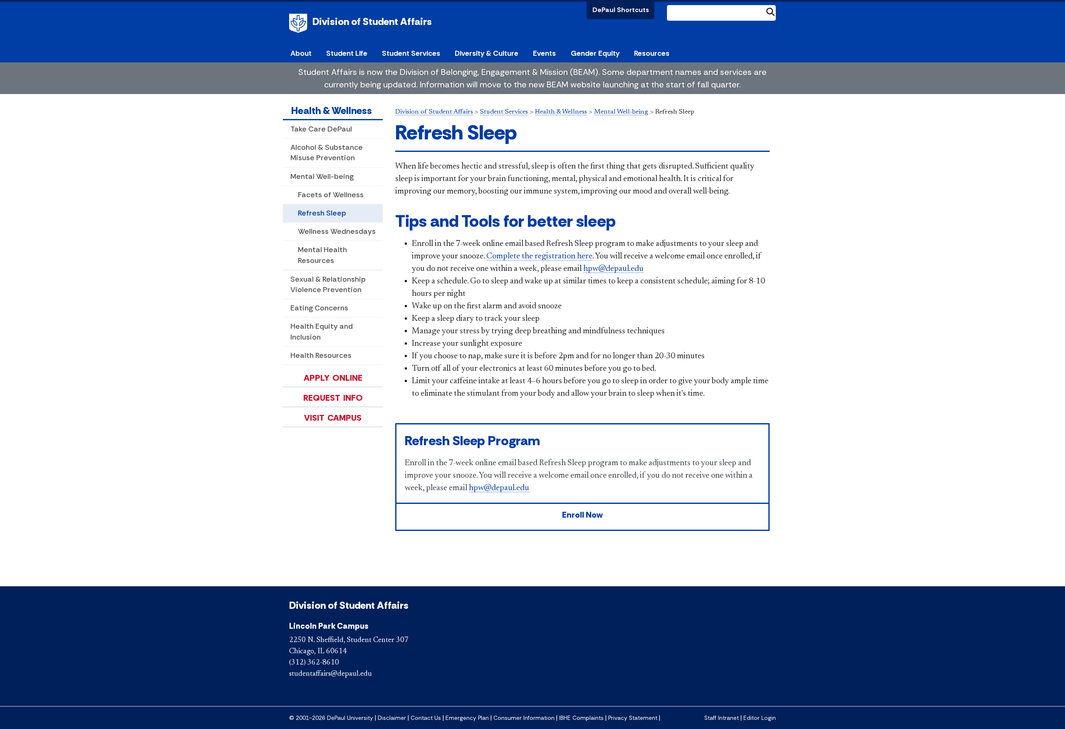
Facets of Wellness (331, 195)
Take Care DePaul (321, 129)
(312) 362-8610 (314, 663)
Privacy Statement (632, 718)
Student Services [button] (411, 53)
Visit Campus (333, 417)
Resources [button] (651, 53)
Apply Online (333, 377)
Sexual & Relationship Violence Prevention (328, 284)
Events (544, 53)
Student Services (504, 112)
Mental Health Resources (322, 255)
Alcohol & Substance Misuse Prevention (326, 152)
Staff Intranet (721, 718)
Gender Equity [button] (595, 53)
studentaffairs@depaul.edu (330, 674)
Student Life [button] (346, 53)
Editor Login (759, 718)
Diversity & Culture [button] (486, 53)
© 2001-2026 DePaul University (331, 718)
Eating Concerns (319, 308)
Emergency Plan (467, 718)
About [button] (301, 53)
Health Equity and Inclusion (321, 331)
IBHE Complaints (581, 718)
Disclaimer (392, 718)
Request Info (333, 397)
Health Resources (321, 355)
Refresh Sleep (322, 213)
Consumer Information (524, 718)
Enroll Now (582, 514)
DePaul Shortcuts (620, 9)
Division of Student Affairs (372, 21)
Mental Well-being (322, 176)
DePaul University (299, 23)
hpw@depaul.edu (613, 269)
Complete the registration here (539, 256)
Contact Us (426, 718)
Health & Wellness (331, 110)
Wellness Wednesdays (337, 231)
